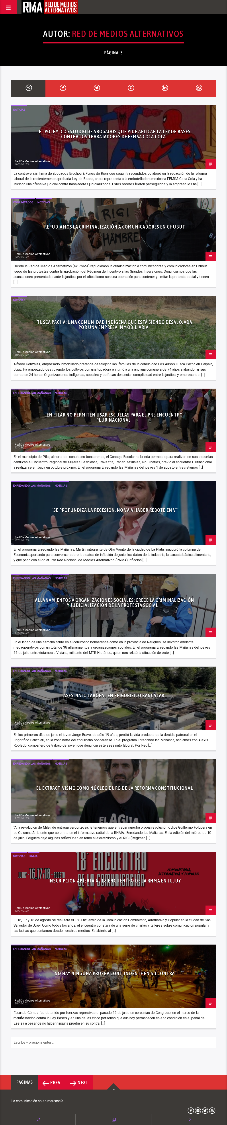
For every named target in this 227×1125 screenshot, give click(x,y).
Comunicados (23, 202)
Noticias (19, 109)
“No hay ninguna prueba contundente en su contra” (115, 973)
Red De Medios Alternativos (128, 34)
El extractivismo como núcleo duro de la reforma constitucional (114, 788)
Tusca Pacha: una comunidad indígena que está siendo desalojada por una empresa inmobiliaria (114, 324)
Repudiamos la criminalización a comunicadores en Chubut (114, 227)
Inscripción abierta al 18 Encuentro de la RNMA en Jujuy (114, 881)
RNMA (33, 856)
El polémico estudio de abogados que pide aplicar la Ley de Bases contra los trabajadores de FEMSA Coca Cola (115, 134)
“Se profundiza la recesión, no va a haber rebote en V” (114, 510)
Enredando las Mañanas (32, 393)
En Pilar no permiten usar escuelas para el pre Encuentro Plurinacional (115, 417)
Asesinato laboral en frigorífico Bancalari (114, 695)
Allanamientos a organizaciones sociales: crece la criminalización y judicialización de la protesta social (114, 602)
